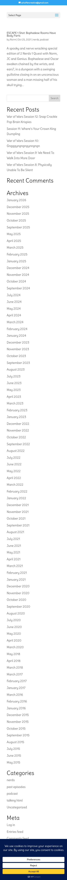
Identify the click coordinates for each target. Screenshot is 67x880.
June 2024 (14, 302)
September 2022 (18, 444)
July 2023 (13, 376)
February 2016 (17, 701)
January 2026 (16, 200)
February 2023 (17, 410)
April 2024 (14, 315)
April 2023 (14, 397)
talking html (15, 800)
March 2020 (15, 647)
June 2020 (14, 627)
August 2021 (15, 532)
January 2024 (16, 336)
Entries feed (15, 832)
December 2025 (18, 207)
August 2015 (15, 742)
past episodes (16, 787)
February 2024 (17, 329)
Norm (13, 39)
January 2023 (16, 417)
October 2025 (16, 220)
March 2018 (15, 667)
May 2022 (14, 471)
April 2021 (13, 559)
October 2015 (16, 728)
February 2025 (17, 254)
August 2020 (16, 613)
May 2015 (13, 762)
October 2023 (16, 356)
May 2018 (13, 654)
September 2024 (18, 288)
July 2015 (13, 749)
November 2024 (18, 275)
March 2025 (15, 247)
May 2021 (13, 552)
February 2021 (17, 573)
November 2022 (18, 430)
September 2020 (18, 607)
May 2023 (14, 390)
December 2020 (18, 586)
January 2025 (16, 261)
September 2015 (18, 735)
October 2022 (16, 437)
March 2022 (15, 485)
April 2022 (14, 478)
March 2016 (15, 695)
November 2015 (18, 722)
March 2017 (15, 674)
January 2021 (16, 579)
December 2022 (18, 424)
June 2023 (14, 383)
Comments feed (18, 838)
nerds (36, 39)
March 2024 (15, 322)
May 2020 (14, 634)
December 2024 (18, 268)
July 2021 (13, 539)
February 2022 (17, 491)
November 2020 (18, 593)
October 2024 (16, 281)
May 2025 (14, 234)
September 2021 (18, 525)
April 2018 (13, 661)
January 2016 (16, 708)
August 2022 (16, 451)
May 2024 (14, 308)
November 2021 (18, 512)
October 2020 (16, 600)
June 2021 (14, 546)
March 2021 (15, 566)
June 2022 (14, 464)
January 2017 (16, 688)
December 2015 (18, 715)
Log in (11, 825)
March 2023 (15, 403)
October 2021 (16, 518)
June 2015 (14, 756)
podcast (44, 39)
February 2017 (17, 681)
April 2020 (14, 640)
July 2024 (13, 295)
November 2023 (18, 349)
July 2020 (14, 620)
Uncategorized (17, 807)
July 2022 (13, 458)
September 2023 (18, 363)
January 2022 (16, 498)
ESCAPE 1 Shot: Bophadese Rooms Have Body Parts (31, 34)
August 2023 (16, 369)
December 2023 (18, 342)
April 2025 (14, 241)
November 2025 (18, 214)
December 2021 (18, 505)
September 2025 (18, 227)
